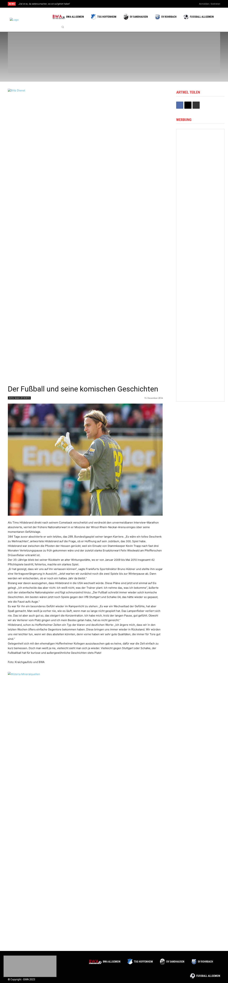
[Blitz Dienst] (85, 95)
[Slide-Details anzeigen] (85, 805)
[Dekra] (95, 62)
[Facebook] (174, 4)
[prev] (120, 4)
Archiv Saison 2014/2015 (19, 398)
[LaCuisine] (26, 62)
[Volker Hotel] (200, 291)
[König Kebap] (163, 62)
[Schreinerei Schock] (200, 380)
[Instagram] (180, 4)
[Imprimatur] (197, 43)
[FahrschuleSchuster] (163, 43)
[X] (186, 4)
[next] (126, 4)
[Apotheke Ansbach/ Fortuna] (200, 142)
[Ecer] (129, 43)
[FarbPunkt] (61, 62)
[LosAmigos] (129, 62)
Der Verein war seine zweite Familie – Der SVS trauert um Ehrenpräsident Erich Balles (60, 4)
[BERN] (95, 43)
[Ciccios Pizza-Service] (197, 62)
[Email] (187, 105)
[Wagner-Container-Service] (200, 261)
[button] (63, 27)
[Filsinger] (26, 43)
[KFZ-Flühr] (61, 43)
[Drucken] (196, 105)
